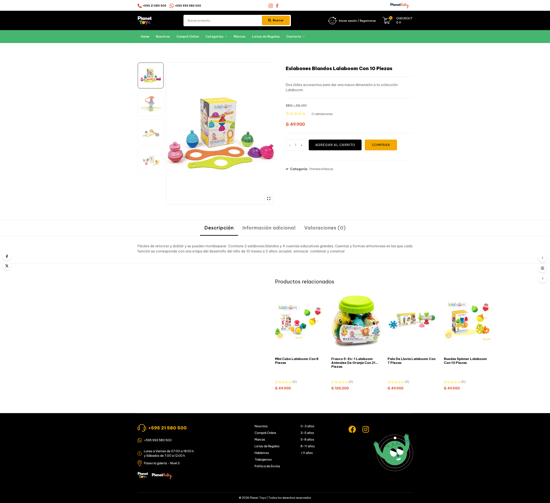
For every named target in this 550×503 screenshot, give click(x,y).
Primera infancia (321, 169)
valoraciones (322, 114)
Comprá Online (187, 36)
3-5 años (307, 433)
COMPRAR (381, 145)
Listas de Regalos (266, 36)
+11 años (307, 453)
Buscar (278, 20)
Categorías (214, 36)
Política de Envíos (267, 466)
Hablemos (262, 453)
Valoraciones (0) (325, 228)
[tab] (219, 228)
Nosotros (163, 36)
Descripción (219, 228)
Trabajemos (263, 459)
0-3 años (307, 426)
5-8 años (307, 439)
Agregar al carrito (335, 145)
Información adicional (269, 228)
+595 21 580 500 (154, 5)
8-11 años (308, 446)
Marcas (240, 36)
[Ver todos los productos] (542, 268)
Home (145, 36)
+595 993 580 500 (188, 5)
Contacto (293, 36)
